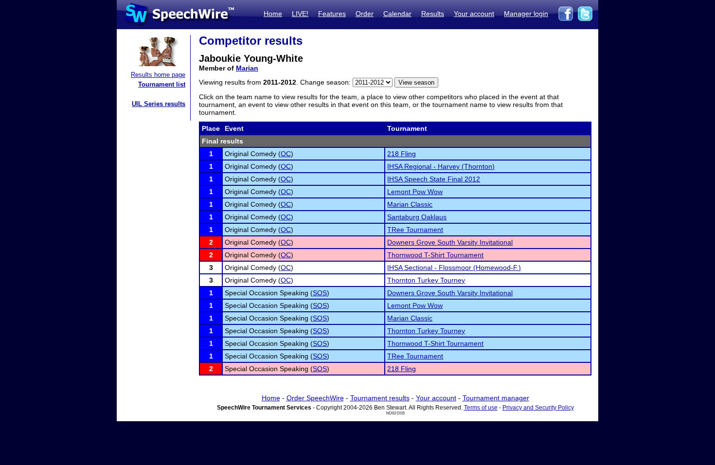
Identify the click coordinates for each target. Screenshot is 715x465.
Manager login (526, 14)
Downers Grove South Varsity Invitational (450, 242)
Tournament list (161, 84)
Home (273, 14)
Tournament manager (496, 398)
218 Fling (401, 154)
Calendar (397, 14)
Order (365, 14)
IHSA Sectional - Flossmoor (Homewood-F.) (454, 267)
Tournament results (380, 398)
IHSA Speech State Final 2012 (433, 179)
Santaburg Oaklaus (417, 217)
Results (432, 14)
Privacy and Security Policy (538, 407)
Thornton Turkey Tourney (426, 280)
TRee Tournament (415, 229)
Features (332, 14)
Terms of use (481, 407)
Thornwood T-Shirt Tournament (435, 255)
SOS (320, 293)
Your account (474, 14)
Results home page (158, 74)
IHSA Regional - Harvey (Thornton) (441, 166)
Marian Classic (409, 204)
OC (286, 154)
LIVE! (300, 14)
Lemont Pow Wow (415, 192)
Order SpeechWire (315, 398)
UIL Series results (158, 103)
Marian (247, 68)
